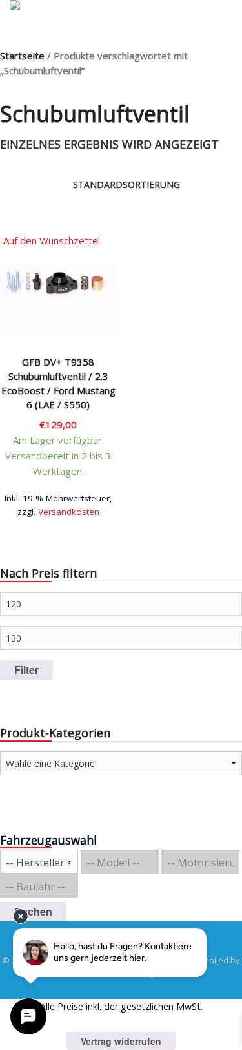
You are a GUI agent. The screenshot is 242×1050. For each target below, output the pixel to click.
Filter (26, 669)
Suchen (33, 911)
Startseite (22, 55)
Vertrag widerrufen (121, 1040)
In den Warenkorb (58, 507)
